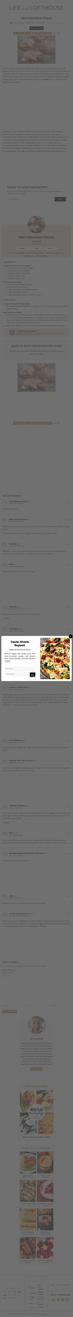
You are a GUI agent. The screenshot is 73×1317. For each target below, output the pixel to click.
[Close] (71, 636)
